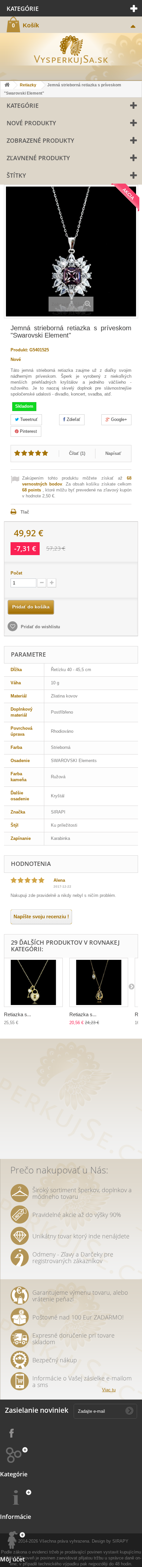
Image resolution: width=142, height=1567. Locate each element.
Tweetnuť (28, 419)
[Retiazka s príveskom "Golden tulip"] (98, 982)
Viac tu (109, 1389)
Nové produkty (31, 123)
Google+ (118, 419)
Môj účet (12, 1559)
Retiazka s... (17, 1014)
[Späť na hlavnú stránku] (7, 85)
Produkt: (19, 349)
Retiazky (28, 85)
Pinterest (27, 431)
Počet (16, 573)
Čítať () (77, 453)
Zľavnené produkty (38, 158)
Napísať (113, 453)
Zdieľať (72, 419)
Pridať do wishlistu (39, 626)
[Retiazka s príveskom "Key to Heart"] (33, 982)
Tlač (24, 512)
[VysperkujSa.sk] (71, 49)
